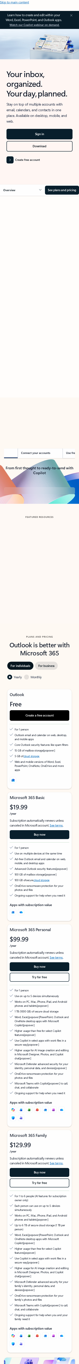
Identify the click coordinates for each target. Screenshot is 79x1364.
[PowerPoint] (37, 1147)
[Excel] (29, 1147)
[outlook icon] (13, 817)
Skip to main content (14, 2)
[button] (22, 190)
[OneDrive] (21, 949)
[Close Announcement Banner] (71, 15)
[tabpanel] (39, 315)
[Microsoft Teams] (21, 1155)
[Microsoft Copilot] (13, 1147)
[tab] (15, 244)
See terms (56, 862)
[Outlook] (13, 949)
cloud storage (31, 793)
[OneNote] (53, 1147)
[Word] (21, 1147)
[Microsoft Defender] (13, 1155)
